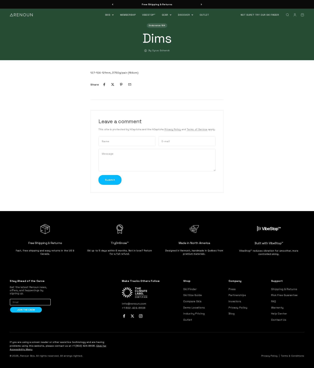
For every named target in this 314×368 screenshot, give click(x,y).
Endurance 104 (157, 25)
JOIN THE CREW (26, 309)
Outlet (204, 14)
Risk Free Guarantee (284, 295)
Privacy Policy (173, 129)
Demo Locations (194, 307)
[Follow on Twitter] (132, 316)
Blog (232, 313)
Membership (128, 14)
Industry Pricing (194, 313)
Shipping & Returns (284, 289)
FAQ (273, 301)
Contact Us (278, 320)
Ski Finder (189, 289)
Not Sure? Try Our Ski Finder (260, 14)
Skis (107, 14)
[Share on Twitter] (112, 84)
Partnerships (237, 295)
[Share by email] (129, 84)
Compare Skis (192, 301)
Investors (235, 301)
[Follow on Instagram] (141, 316)
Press (232, 289)
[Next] (201, 4)
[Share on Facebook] (104, 84)
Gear (165, 14)
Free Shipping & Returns (157, 4)
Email (13, 296)
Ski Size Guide (192, 295)
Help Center (279, 313)
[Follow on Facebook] (124, 316)
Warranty (277, 307)
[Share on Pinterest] (121, 84)
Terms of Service (197, 129)
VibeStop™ (148, 14)
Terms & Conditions (292, 355)
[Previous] (112, 4)
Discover (184, 14)
